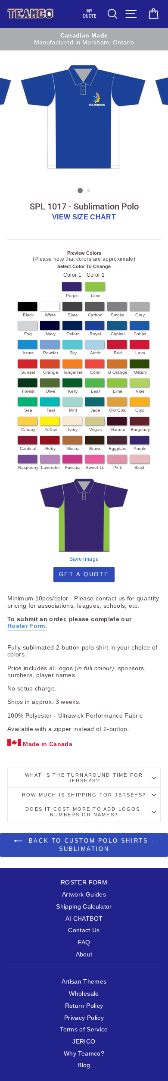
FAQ (84, 942)
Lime (95, 295)
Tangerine (73, 372)
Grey (140, 314)
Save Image (84, 559)
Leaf (95, 391)
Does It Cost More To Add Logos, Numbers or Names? (83, 811)
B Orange (118, 372)
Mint (73, 410)
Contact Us (84, 930)
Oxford (73, 333)
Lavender (50, 467)
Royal (95, 333)
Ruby (50, 448)
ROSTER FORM (84, 882)
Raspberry (28, 467)
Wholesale (84, 993)
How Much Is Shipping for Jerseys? (84, 794)
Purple (72, 295)
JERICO (83, 1041)
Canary (28, 429)
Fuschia (73, 467)
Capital (117, 333)
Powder (50, 352)
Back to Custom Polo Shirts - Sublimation (90, 844)
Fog (28, 333)
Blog (84, 1065)
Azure (28, 352)
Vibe (140, 391)
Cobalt (140, 333)
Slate (73, 314)
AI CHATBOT (84, 918)
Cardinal (28, 448)
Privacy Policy (84, 1018)
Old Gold (118, 410)
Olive (51, 391)
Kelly (73, 391)
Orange (50, 372)
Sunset (28, 372)
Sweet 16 (95, 467)
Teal (51, 410)
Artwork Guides (84, 894)
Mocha (73, 448)
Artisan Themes (84, 981)
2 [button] (89, 191)
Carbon (95, 314)
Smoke (117, 314)
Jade (95, 410)
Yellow (50, 429)
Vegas (95, 429)
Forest (28, 391)
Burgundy (140, 429)
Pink (117, 467)
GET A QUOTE (84, 574)
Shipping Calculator (84, 906)
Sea (28, 410)
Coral (95, 372)
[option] (84, 39)
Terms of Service (84, 1029)
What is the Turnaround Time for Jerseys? (84, 777)
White (50, 314)
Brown (95, 448)
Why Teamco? (84, 1053)
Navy (51, 333)
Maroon (117, 429)
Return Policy (84, 1006)
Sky (73, 352)
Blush (140, 467)
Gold (140, 410)
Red (118, 352)
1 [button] (80, 190)
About (84, 954)
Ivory (73, 429)
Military (140, 372)
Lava (140, 352)
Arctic (95, 352)
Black (28, 314)
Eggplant (118, 448)
